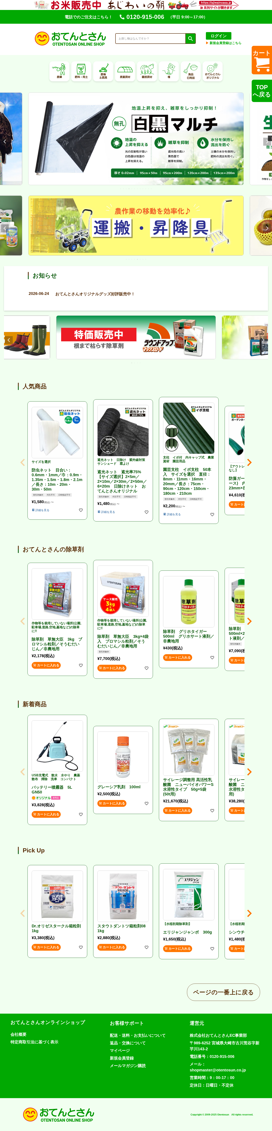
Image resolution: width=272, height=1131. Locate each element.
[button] (22, 462)
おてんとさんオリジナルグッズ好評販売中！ (82, 293)
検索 (190, 39)
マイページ (120, 1050)
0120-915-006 (145, 17)
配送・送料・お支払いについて (138, 1035)
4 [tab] (129, 189)
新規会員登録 (122, 1058)
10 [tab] (146, 189)
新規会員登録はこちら (224, 43)
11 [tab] (149, 189)
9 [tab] (143, 189)
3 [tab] (126, 189)
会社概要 (18, 1034)
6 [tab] (135, 189)
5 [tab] (132, 189)
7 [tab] (138, 189)
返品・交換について (128, 1043)
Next (267, 142)
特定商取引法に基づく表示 (34, 1042)
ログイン (219, 36)
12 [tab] (152, 189)
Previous (5, 142)
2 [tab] (124, 189)
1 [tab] (121, 189)
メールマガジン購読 (128, 1065)
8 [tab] (140, 189)
